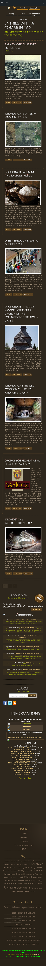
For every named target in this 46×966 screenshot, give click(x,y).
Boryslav (6, 864)
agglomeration (10, 861)
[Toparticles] (25, 778)
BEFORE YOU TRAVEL (22, 767)
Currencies (26, 727)
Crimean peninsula (10, 880)
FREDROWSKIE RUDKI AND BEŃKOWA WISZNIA (28, 670)
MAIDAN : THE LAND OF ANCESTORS (27, 620)
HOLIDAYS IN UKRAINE (22, 772)
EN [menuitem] (2, 2)
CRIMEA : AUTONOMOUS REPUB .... (22, 769)
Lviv (18, 874)
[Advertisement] (24, 799)
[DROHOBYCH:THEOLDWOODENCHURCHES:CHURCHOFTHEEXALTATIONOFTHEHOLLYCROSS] (22, 313)
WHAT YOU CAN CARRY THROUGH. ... (21, 748)
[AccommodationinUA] (34, 13)
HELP (23, 849)
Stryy (40, 880)
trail (5, 884)
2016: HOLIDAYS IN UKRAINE (23, 932)
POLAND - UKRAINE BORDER (22, 759)
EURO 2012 (10, 867)
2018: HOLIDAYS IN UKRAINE (23, 921)
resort (27, 888)
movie (27, 868)
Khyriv (13, 864)
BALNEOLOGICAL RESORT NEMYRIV (28, 646)
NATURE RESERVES (23, 925)
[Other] (23, 13)
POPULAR (24, 841)
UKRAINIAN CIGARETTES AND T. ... (22, 752)
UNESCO (20, 888)
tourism (32, 883)
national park (18, 877)
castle (26, 891)
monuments (38, 888)
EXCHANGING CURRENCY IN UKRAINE (22, 763)
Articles (23, 833)
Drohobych (36, 864)
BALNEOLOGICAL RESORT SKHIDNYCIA (23, 940)
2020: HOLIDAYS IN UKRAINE (23, 913)
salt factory (20, 868)
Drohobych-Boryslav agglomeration (28, 861)
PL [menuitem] (7, 2)
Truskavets (22, 883)
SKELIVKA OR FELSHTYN (28, 627)
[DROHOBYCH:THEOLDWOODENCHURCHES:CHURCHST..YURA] (20, 389)
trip (32, 888)
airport (13, 874)
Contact (36, 954)
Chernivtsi (19, 864)
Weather (26, 730)
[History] (11, 13)
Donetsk (26, 864)
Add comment (17, 102)
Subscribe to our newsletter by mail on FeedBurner (25, 737)
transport (12, 883)
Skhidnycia (33, 880)
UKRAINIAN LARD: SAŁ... (22, 750)
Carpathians (35, 870)
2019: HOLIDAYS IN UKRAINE (23, 917)
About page (36, 609)
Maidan (23, 874)
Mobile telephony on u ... (22, 770)
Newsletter (26, 724)
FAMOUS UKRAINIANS (22, 774)
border (39, 868)
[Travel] (22, 8)
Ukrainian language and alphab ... (22, 757)
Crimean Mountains (10, 871)
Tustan (39, 884)
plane (26, 880)
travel (27, 877)
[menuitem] (43, 3)
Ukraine (10, 887)
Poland (34, 877)
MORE (8, 102)
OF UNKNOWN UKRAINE (24, 845)
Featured (23, 837)
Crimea (7, 874)
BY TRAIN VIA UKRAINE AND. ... (22, 755)
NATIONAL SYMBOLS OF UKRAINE (22, 753)
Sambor (21, 880)
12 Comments (18, 573)
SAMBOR (28, 662)
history (21, 871)
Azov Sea (30, 874)
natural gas (33, 868)
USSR (32, 891)
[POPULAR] (23, 19)
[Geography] (34, 8)
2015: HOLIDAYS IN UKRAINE (23, 936)
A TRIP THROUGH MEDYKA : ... (22, 765)
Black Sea (38, 874)
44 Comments (18, 294)
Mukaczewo (8, 877)
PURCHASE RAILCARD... (22, 761)
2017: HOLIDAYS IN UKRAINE (23, 929)
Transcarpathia (17, 891)
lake (26, 871)
